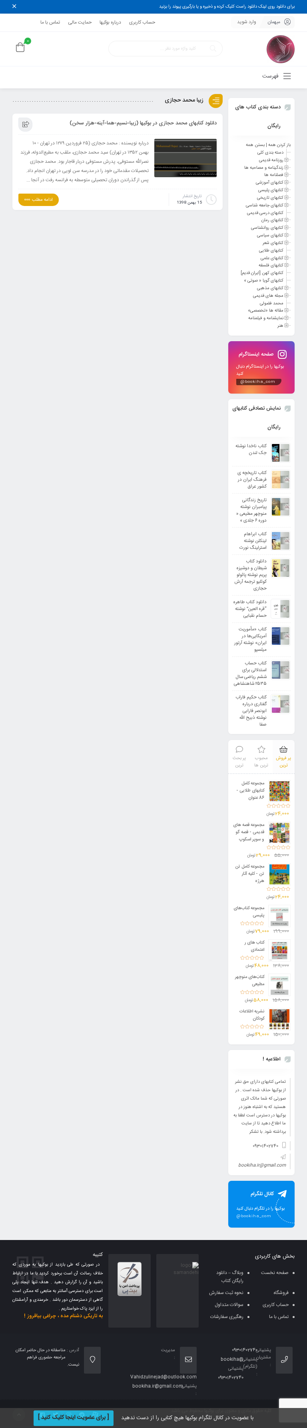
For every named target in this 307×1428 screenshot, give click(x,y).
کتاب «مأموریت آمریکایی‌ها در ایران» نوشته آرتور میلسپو (250, 639)
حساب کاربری (142, 22)
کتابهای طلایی (271, 250)
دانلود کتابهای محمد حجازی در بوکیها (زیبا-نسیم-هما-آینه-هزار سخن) (143, 123)
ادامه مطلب (42, 200)
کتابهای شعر (273, 243)
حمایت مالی (80, 22)
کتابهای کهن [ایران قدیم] (262, 273)
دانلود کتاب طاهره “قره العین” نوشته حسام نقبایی (250, 609)
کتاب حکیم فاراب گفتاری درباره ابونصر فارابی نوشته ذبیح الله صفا (251, 711)
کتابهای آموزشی (269, 182)
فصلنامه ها (273, 175)
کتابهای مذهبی (270, 288)
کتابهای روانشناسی (267, 228)
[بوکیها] (281, 49)
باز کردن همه (279, 145)
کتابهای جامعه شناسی (264, 205)
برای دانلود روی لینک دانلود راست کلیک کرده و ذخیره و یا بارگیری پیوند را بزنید (227, 6)
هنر (280, 326)
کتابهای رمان (272, 220)
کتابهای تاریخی (270, 198)
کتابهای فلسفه (271, 265)
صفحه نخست (275, 1273)
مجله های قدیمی (268, 296)
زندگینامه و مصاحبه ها (263, 167)
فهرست (271, 76)
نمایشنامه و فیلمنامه (265, 318)
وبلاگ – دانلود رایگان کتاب (229, 1277)
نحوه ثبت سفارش (226, 1293)
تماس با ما (50, 22)
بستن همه (255, 145)
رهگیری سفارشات (226, 1317)
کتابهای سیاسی (270, 235)
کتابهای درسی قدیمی (265, 212)
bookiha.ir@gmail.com (262, 1165)
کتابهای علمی (272, 258)
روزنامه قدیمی (271, 160)
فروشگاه (281, 1293)
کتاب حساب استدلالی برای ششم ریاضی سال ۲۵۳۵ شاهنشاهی (250, 673)
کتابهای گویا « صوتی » (263, 280)
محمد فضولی (271, 303)
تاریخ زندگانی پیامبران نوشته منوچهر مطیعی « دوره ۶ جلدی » (251, 510)
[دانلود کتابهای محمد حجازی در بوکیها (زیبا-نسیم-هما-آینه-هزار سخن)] (185, 158)
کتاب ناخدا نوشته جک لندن (251, 449)
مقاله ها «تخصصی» (265, 310)
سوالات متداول (229, 1305)
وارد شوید (246, 22)
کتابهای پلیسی (270, 190)
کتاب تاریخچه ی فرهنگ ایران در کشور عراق (252, 480)
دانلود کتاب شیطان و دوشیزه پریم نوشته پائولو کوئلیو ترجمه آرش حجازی (250, 575)
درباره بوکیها (110, 22)
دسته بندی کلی (270, 152)
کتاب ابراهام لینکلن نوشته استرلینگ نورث (253, 541)
